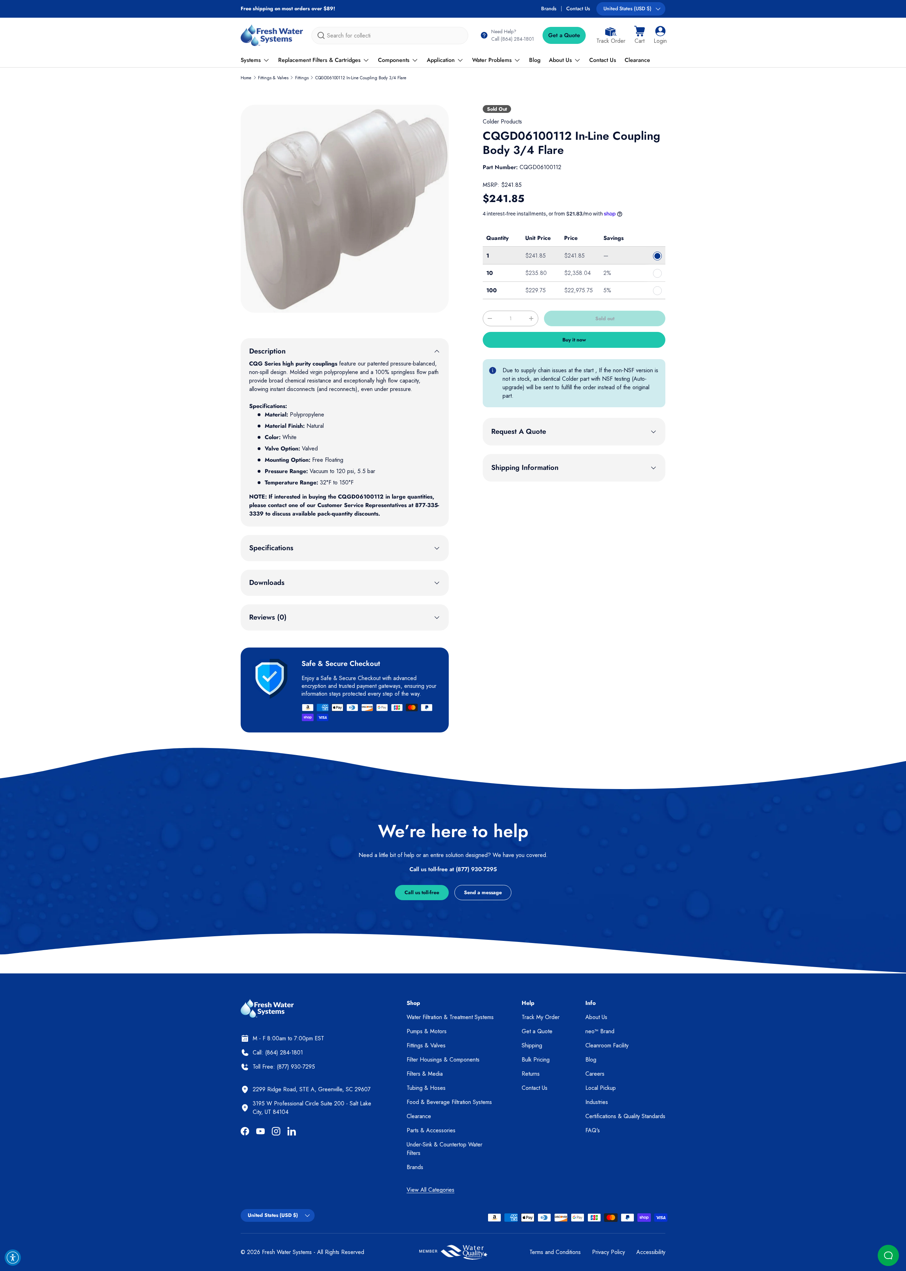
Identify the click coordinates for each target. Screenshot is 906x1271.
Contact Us (578, 8)
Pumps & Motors (427, 1031)
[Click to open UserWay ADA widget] (13, 1257)
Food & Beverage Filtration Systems (449, 1102)
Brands (548, 8)
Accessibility (650, 1252)
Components (393, 60)
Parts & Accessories (431, 1130)
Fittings (302, 78)
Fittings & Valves (273, 78)
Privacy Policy (608, 1252)
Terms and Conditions (555, 1252)
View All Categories (430, 1190)
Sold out (604, 318)
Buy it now (574, 339)
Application (441, 60)
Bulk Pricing (536, 1060)
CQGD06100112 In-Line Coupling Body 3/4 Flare (360, 78)
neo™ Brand (599, 1031)
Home (246, 78)
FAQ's (592, 1130)
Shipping (532, 1045)
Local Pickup (600, 1088)
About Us (560, 60)
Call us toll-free (422, 892)
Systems (251, 60)
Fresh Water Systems (287, 1252)
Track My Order (541, 1017)
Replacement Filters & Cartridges (319, 60)
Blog (534, 60)
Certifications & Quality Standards (625, 1116)
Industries (596, 1102)
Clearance (637, 60)
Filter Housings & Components (443, 1060)
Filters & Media (425, 1074)
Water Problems (492, 60)
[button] (639, 35)
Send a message (483, 892)
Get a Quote (564, 35)
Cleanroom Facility (607, 1045)
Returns (531, 1074)
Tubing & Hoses (426, 1088)
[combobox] (390, 35)
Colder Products (502, 121)
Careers (594, 1074)
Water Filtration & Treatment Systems (450, 1017)
